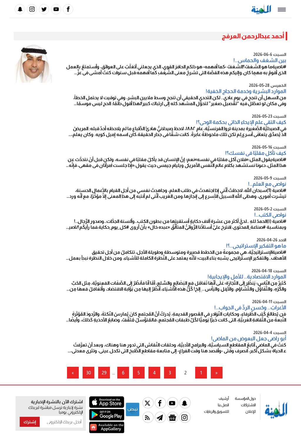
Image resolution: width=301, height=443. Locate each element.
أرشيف (224, 398)
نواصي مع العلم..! (267, 184)
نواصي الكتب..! (270, 215)
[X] (148, 403)
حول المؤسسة (245, 398)
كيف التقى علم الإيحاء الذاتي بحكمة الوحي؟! (241, 122)
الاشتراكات (248, 405)
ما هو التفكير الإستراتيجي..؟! (256, 246)
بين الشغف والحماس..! (259, 60)
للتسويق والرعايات (216, 411)
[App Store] (106, 406)
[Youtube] (56, 9)
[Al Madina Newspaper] (261, 12)
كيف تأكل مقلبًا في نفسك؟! (255, 153)
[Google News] (172, 417)
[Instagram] (32, 9)
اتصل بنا (223, 405)
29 (104, 372)
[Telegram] (160, 417)
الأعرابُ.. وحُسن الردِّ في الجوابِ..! (250, 308)
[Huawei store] (106, 431)
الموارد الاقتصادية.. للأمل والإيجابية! (247, 277)
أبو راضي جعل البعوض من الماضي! (248, 338)
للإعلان (250, 411)
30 (88, 372)
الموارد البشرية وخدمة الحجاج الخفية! (246, 91)
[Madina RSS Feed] (148, 417)
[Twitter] (44, 9)
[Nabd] (132, 415)
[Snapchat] (20, 9)
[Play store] (106, 419)
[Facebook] (68, 9)
